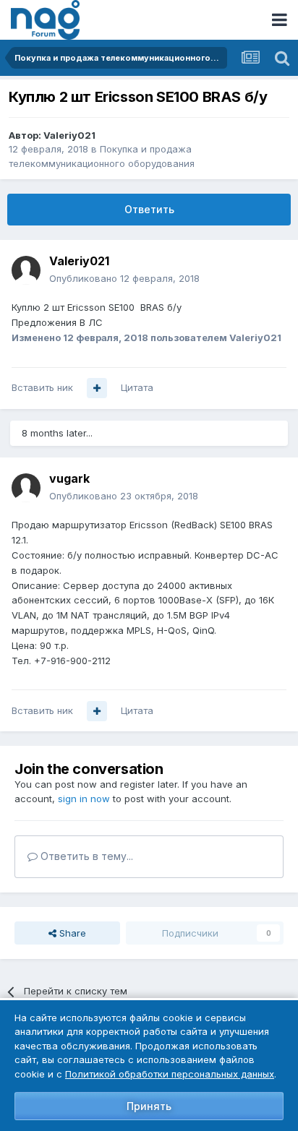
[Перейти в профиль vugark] (26, 487)
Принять (149, 1106)
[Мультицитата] (97, 388)
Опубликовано (124, 278)
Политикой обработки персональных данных (169, 1074)
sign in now (84, 798)
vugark (69, 478)
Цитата (137, 387)
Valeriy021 (69, 135)
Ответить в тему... (85, 856)
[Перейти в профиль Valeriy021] (26, 270)
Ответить (149, 209)
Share (71, 933)
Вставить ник (42, 387)
